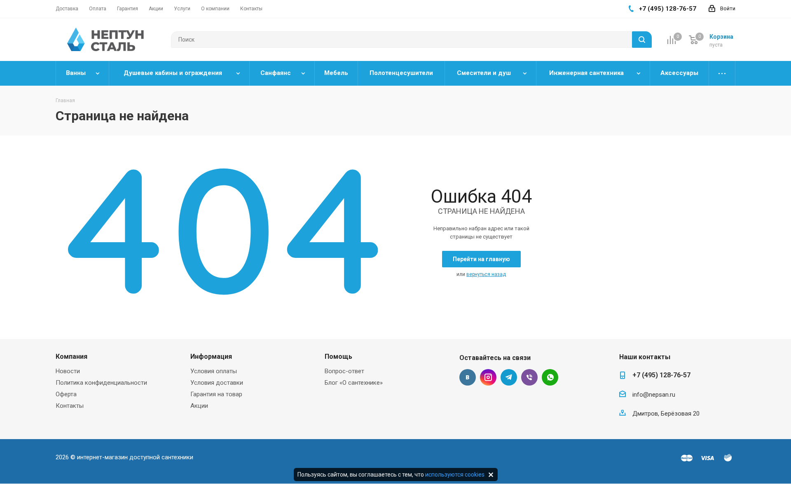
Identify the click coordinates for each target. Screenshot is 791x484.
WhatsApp (550, 377)
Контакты (70, 405)
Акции (199, 405)
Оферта (66, 394)
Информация (211, 356)
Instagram (488, 377)
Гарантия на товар (216, 394)
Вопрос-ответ (344, 371)
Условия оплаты (213, 371)
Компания (71, 356)
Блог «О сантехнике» (354, 382)
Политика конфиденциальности (101, 382)
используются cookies (454, 474)
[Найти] (642, 39)
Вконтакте (467, 377)
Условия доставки (216, 382)
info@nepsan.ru (653, 394)
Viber (529, 377)
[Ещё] (722, 73)
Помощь (338, 356)
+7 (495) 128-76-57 (661, 375)
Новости (68, 371)
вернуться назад (486, 274)
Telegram (509, 377)
